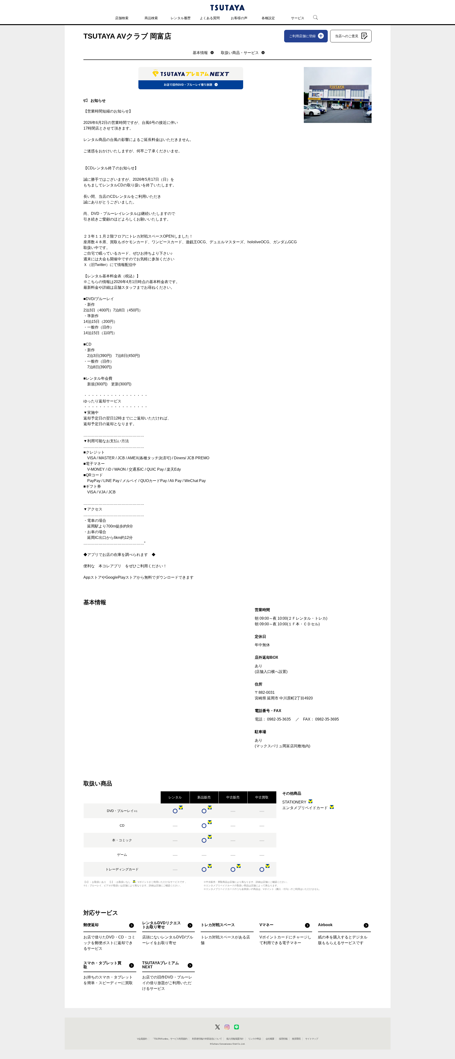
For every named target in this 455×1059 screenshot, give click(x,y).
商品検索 (151, 18)
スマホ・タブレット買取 (102, 965)
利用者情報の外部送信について (207, 1038)
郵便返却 (91, 925)
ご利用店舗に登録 (302, 36)
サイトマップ (311, 1038)
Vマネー (266, 925)
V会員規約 (142, 1038)
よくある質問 (210, 18)
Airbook (325, 925)
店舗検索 (121, 18)
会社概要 (270, 1038)
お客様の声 (239, 18)
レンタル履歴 (181, 18)
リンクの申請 (254, 1038)
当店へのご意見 (346, 36)
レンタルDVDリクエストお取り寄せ (161, 925)
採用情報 (283, 1038)
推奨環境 (296, 1038)
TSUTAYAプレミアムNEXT (160, 965)
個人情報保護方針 (234, 1038)
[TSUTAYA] (227, 7)
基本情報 (200, 53)
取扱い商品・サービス (240, 53)
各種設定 (268, 18)
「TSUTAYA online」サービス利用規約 (169, 1038)
